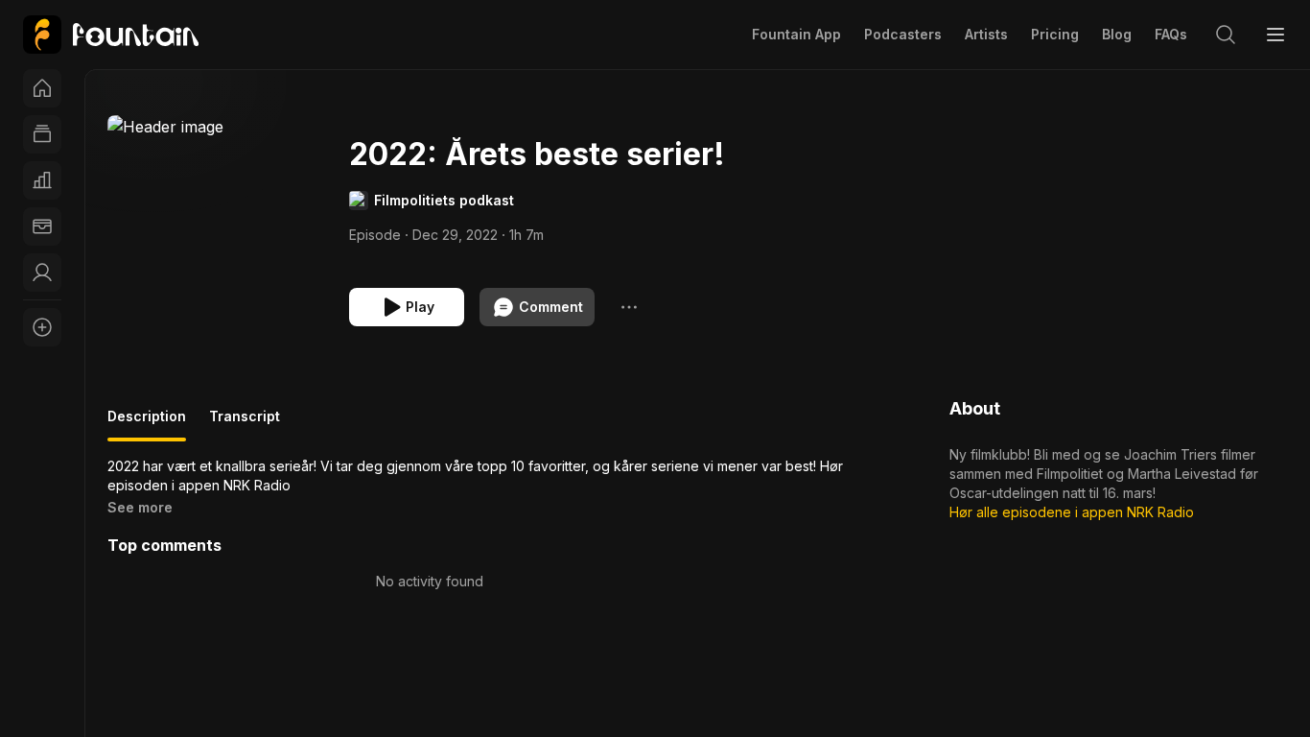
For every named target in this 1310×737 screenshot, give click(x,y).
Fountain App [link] (796, 34)
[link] (111, 34)
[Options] (629, 307)
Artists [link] (986, 34)
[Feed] (42, 134)
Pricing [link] (1055, 34)
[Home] (42, 88)
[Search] (1226, 35)
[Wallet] (42, 226)
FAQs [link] (1171, 34)
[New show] (42, 327)
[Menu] (1275, 34)
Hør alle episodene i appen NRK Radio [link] (1071, 512)
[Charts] (42, 180)
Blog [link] (1117, 34)
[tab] (146, 424)
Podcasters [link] (903, 34)
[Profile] (42, 272)
